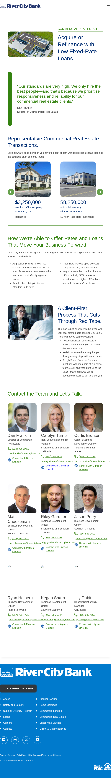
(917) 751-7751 (20, 614)
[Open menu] (108, 5)
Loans (6, 717)
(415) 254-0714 (87, 456)
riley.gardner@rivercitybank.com (58, 542)
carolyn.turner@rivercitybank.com (59, 461)
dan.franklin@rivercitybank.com (25, 453)
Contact (7, 728)
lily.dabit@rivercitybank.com (90, 619)
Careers (7, 722)
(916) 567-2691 (87, 533)
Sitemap (57, 755)
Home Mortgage (48, 705)
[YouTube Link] (37, 740)
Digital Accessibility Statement (29, 755)
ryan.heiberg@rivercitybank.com (25, 619)
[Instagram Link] (15, 740)
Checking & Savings (50, 722)
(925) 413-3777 (20, 538)
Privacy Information (7, 755)
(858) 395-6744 (53, 614)
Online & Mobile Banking (53, 728)
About (6, 699)
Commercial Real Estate (53, 717)
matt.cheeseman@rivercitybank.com (27, 543)
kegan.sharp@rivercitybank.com (58, 619)
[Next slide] (100, 192)
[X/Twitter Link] (26, 740)
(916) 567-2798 (53, 537)
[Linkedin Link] (4, 740)
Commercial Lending (51, 711)
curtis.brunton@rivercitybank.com (93, 461)
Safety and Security (13, 705)
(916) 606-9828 (53, 456)
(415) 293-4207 (87, 614)
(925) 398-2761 (20, 448)
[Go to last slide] (11, 192)
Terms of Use (47, 755)
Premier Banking (49, 699)
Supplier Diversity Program (17, 711)
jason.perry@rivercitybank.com (91, 538)
